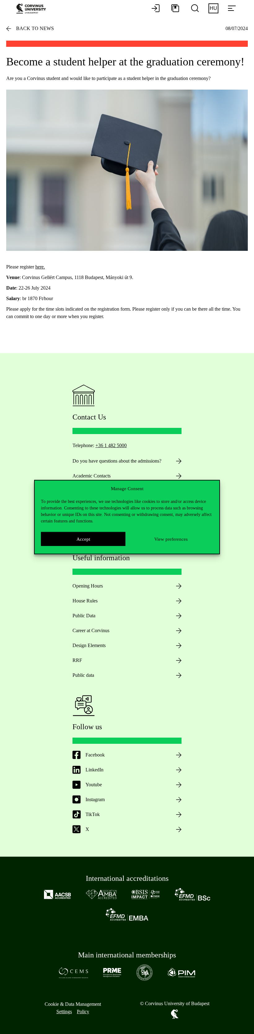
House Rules (85, 600)
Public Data (83, 615)
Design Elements (89, 645)
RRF (77, 660)
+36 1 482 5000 (111, 445)
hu (213, 8)
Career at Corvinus (90, 630)
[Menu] (231, 9)
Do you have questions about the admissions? (116, 461)
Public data (83, 675)
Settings (64, 1011)
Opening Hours (87, 585)
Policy (83, 1011)
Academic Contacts (91, 475)
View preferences (171, 538)
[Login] (155, 9)
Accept (83, 538)
